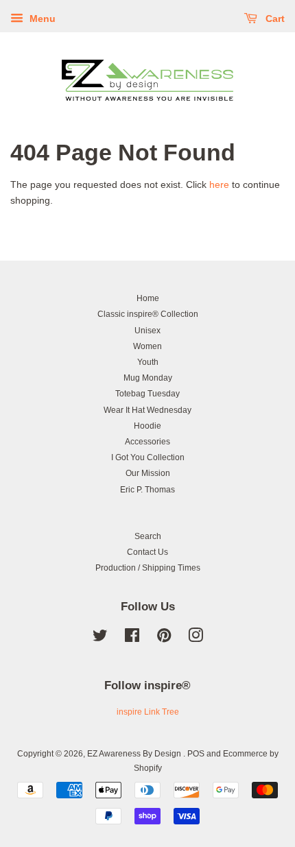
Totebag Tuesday (147, 393)
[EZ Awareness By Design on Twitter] (100, 638)
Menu (41, 18)
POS (195, 754)
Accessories (147, 441)
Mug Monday (147, 378)
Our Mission (148, 473)
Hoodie (147, 426)
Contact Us (147, 552)
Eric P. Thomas (147, 489)
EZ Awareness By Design (135, 754)
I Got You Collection (148, 457)
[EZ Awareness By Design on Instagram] (195, 638)
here (219, 184)
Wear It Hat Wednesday (147, 410)
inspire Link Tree (148, 712)
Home (148, 298)
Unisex (147, 330)
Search (147, 536)
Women (147, 346)
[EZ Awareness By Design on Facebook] (132, 638)
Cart (274, 18)
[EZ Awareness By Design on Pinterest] (164, 638)
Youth (147, 362)
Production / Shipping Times (147, 568)
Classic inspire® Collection (147, 314)
